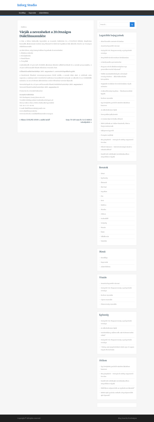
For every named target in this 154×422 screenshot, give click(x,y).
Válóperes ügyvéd (107, 131)
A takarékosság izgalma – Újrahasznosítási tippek (116, 92)
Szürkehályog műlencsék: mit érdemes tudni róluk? (117, 334)
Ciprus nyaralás (106, 300)
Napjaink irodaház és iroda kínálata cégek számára (116, 85)
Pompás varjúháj (107, 135)
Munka (103, 209)
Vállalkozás (105, 236)
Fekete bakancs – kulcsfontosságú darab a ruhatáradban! (116, 148)
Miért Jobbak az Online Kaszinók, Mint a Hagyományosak (115, 124)
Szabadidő (104, 218)
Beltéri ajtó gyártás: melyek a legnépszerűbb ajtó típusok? (117, 394)
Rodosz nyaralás (107, 98)
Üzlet (102, 232)
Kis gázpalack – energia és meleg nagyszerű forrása (117, 141)
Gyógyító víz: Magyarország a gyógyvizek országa (116, 51)
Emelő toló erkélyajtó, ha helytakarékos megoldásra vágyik (115, 155)
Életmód (104, 182)
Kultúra (24, 27)
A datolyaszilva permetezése (111, 62)
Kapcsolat (32, 13)
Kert (102, 200)
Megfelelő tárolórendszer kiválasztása (115, 58)
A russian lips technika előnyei (112, 119)
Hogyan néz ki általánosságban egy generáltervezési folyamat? (114, 68)
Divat (103, 173)
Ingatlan (104, 191)
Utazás (103, 227)
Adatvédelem (44, 13)
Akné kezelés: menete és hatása (112, 41)
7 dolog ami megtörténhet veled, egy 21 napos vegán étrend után (117, 348)
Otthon (103, 214)
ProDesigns (132, 418)
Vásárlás (104, 241)
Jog (102, 196)
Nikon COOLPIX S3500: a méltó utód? (35, 120)
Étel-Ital (103, 187)
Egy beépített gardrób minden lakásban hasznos (115, 104)
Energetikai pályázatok (109, 114)
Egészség (104, 178)
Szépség (104, 223)
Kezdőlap (22, 13)
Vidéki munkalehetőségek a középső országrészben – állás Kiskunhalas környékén (114, 76)
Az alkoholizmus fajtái (109, 110)
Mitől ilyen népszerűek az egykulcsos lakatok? (117, 388)
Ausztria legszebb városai (110, 46)
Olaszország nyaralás (108, 304)
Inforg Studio (27, 5)
